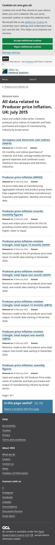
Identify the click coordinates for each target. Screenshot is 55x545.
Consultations (9, 506)
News (5, 468)
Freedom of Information (15, 473)
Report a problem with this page (21, 408)
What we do (8, 454)
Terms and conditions (14, 439)
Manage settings (11, 52)
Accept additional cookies (27, 40)
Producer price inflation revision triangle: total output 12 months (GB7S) (27, 303)
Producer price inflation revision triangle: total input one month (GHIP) (26, 273)
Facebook (7, 497)
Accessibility (8, 425)
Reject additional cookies (27, 46)
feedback (30, 61)
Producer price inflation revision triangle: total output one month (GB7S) (23, 335)
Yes (36, 402)
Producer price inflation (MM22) (22, 177)
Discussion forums (12, 511)
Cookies (6, 430)
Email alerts (8, 515)
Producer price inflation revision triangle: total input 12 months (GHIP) (26, 243)
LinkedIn (6, 501)
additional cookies (34, 22)
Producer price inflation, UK (16, 87)
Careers (6, 459)
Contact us (8, 463)
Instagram (7, 492)
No (41, 402)
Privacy (6, 434)
